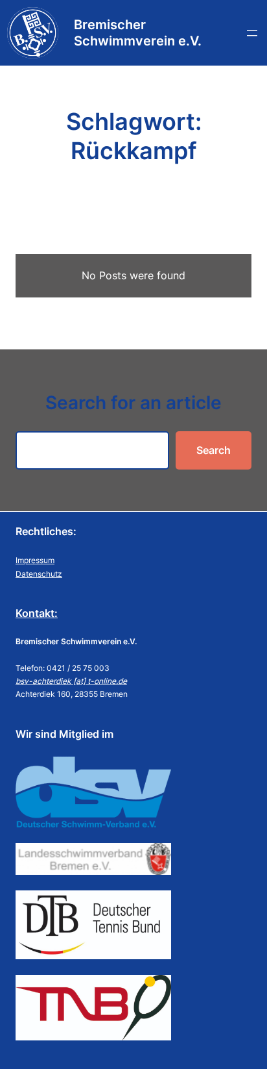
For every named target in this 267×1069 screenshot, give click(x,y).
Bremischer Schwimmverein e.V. (138, 33)
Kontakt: (37, 613)
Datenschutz (39, 574)
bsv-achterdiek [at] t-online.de (71, 681)
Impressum (35, 560)
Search (213, 450)
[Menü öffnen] (252, 33)
